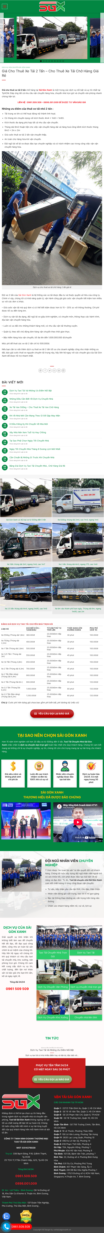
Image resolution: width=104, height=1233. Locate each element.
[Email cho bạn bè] (54, 370)
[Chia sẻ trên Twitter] (50, 370)
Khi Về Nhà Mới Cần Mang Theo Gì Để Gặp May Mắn (35, 415)
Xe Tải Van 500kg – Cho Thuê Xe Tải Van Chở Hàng (34, 407)
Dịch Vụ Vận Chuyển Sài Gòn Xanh (16, 67)
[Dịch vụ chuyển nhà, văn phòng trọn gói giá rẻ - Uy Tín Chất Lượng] (52, 6)
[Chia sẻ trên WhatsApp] (40, 370)
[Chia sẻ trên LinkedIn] (63, 370)
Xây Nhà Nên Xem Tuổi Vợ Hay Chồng (28, 432)
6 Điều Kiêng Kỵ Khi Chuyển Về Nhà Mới (29, 424)
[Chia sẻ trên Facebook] (45, 370)
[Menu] (4, 6)
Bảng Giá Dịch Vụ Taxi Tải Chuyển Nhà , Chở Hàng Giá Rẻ (37, 466)
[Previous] (2, 1053)
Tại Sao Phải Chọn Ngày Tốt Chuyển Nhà (29, 441)
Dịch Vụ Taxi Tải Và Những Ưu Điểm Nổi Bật (31, 390)
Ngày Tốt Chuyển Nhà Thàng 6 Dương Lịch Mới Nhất (35, 449)
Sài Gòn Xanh (45, 90)
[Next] (102, 1053)
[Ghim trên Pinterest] (59, 370)
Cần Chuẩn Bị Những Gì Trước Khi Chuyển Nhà (32, 457)
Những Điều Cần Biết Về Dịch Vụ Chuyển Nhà (31, 399)
